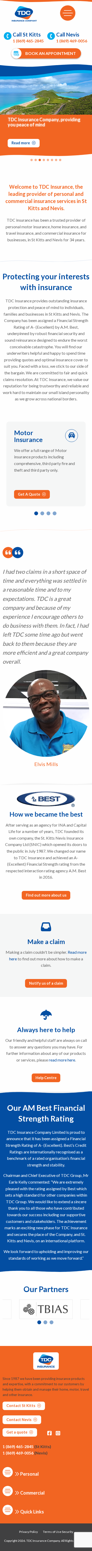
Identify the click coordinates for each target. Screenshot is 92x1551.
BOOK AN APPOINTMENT (50, 53)
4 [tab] (45, 161)
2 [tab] (37, 161)
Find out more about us (46, 895)
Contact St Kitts (21, 1405)
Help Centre (46, 1078)
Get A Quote (29, 494)
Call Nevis (71, 37)
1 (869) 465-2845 (27, 1446)
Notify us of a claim (46, 983)
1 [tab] (33, 161)
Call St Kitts (28, 37)
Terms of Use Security (58, 1532)
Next (89, 111)
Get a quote (17, 1432)
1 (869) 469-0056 (25, 1452)
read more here (62, 1059)
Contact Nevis (19, 1419)
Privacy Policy (28, 1532)
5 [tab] (49, 161)
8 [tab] (61, 161)
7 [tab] (57, 161)
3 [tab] (41, 161)
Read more (21, 143)
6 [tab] (53, 161)
